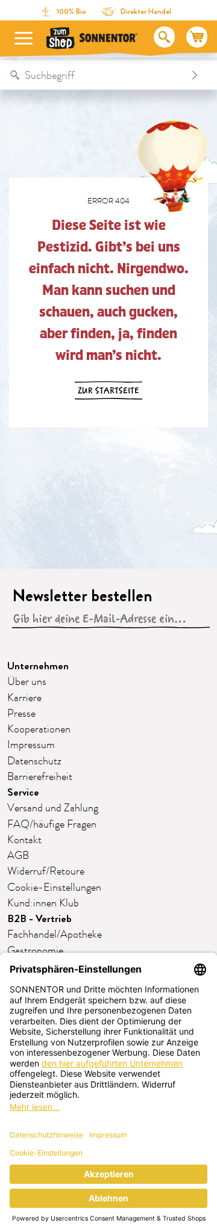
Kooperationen (39, 729)
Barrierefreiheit (39, 777)
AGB (18, 856)
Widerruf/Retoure (45, 871)
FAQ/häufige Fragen (51, 824)
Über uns (26, 682)
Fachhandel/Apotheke (54, 934)
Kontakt (24, 840)
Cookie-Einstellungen (54, 888)
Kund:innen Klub (43, 903)
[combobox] (96, 75)
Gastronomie (35, 951)
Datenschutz (34, 761)
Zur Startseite (108, 390)
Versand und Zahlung (52, 808)
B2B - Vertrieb (39, 918)
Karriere (24, 698)
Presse (21, 714)
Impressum (31, 745)
